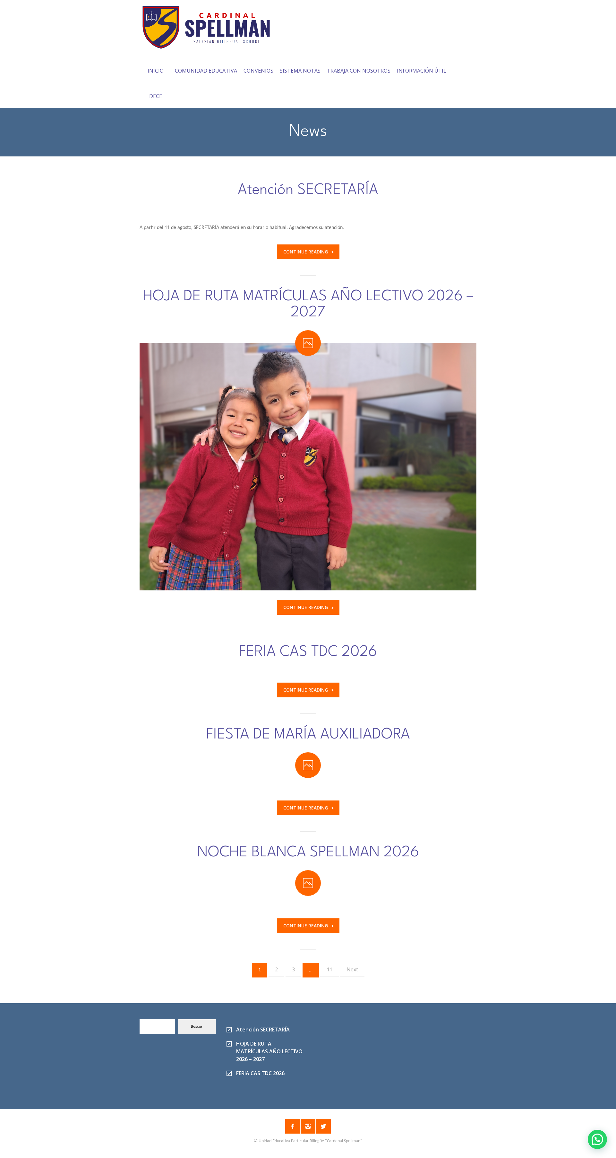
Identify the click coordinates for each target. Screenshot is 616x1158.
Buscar (197, 1027)
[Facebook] (292, 1126)
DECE (155, 96)
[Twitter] (323, 1126)
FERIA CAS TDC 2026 (308, 652)
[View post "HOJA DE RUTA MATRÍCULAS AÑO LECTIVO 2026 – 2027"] (308, 466)
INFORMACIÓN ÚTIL (421, 70)
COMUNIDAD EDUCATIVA (206, 70)
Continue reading (305, 252)
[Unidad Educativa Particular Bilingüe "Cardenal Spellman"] (211, 25)
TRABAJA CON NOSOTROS (358, 70)
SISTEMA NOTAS (300, 70)
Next (352, 969)
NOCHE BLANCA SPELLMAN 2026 (308, 852)
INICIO (156, 70)
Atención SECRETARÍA (308, 190)
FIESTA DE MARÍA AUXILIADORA (308, 734)
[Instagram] (308, 1126)
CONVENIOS (258, 70)
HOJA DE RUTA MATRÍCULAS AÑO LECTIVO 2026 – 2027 (308, 304)
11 (329, 969)
